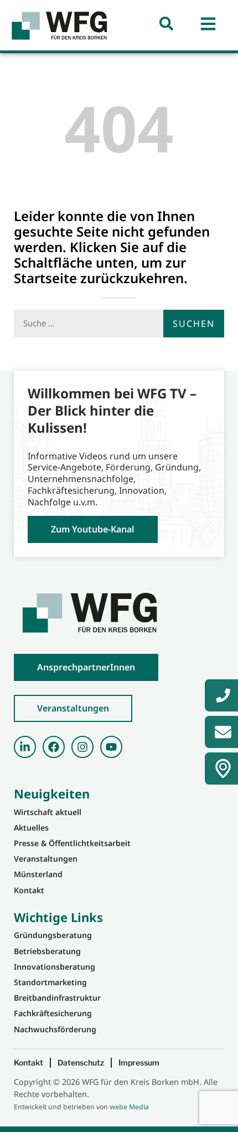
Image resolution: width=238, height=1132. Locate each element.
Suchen (194, 323)
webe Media (129, 1106)
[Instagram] (82, 747)
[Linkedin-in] (25, 747)
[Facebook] (54, 747)
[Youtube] (111, 747)
